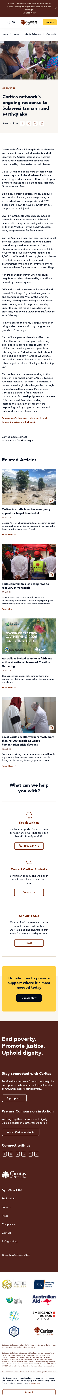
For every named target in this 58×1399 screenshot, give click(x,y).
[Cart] (13, 22)
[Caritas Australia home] (29, 22)
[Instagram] (41, 123)
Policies (6, 1207)
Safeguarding (9, 1241)
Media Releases (33, 34)
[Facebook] (22, 123)
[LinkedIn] (35, 123)
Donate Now (29, 13)
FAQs (5, 1216)
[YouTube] (30, 1154)
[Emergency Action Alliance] (44, 1315)
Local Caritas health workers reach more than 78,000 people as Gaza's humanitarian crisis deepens (28, 741)
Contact (6, 1233)
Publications (9, 1198)
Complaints (8, 1224)
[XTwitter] (28, 123)
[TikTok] (36, 1154)
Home (5, 34)
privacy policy (35, 1383)
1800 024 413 (14, 1190)
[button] (51, 500)
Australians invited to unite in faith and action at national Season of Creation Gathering (27, 662)
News (16, 34)
